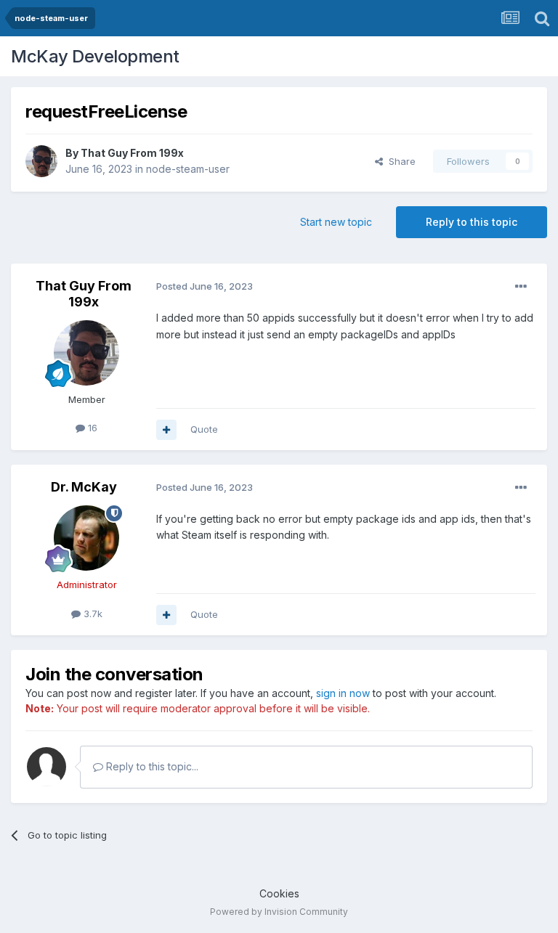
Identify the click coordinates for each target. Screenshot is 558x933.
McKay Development (95, 56)
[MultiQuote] (166, 430)
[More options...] (520, 287)
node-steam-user (188, 169)
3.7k (91, 613)
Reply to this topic (471, 222)
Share (399, 161)
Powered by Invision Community (279, 911)
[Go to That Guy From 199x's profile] (41, 161)
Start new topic (336, 222)
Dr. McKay (84, 486)
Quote (204, 429)
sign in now (343, 693)
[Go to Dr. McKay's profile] (86, 538)
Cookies (279, 893)
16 (91, 427)
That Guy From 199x (132, 153)
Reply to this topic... (150, 766)
